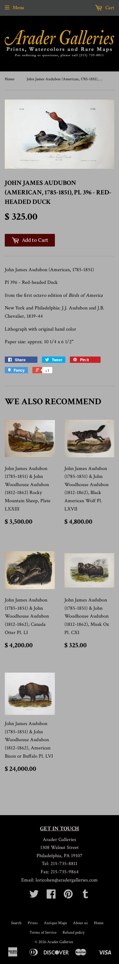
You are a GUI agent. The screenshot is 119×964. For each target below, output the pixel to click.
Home (9, 79)
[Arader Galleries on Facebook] (51, 896)
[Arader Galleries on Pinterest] (68, 896)
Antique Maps (55, 923)
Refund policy (74, 932)
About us (80, 923)
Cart (109, 7)
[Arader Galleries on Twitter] (34, 896)
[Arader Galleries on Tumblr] (85, 896)
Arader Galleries (60, 942)
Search (16, 923)
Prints (33, 923)
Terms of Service (43, 932)
